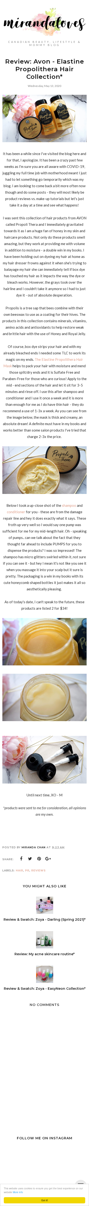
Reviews (38, 870)
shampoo (69, 505)
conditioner (16, 512)
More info (18, 1192)
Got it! (44, 1200)
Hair (19, 870)
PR (27, 870)
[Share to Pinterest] (39, 859)
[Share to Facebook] (21, 859)
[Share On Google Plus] (48, 859)
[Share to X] (30, 859)
